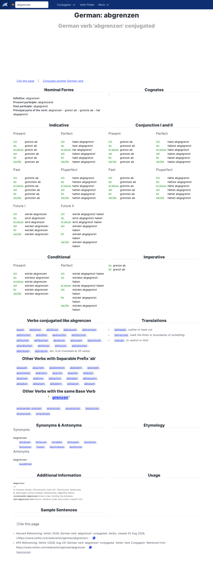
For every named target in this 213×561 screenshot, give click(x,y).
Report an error (23, 552)
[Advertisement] (106, 52)
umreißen (57, 442)
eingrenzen (23, 413)
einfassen (41, 442)
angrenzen (53, 408)
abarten (57, 373)
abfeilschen (79, 335)
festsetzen (25, 446)
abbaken (22, 383)
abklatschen (79, 345)
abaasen (22, 367)
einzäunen (24, 442)
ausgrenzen (73, 408)
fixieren (40, 446)
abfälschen (41, 340)
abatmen (22, 378)
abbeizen (35, 329)
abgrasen (76, 340)
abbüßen (41, 335)
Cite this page (25, 81)
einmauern (73, 442)
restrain (119, 340)
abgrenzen (94, 340)
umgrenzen (43, 413)
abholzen (60, 345)
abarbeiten (23, 373)
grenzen (60, 397)
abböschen (23, 335)
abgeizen (59, 340)
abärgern (41, 373)
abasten (73, 373)
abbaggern (90, 378)
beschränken (57, 446)
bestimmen (76, 446)
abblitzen (52, 329)
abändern (76, 367)
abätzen (38, 378)
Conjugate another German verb (63, 81)
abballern (56, 383)
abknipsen (23, 351)
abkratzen (41, 351)
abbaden (72, 378)
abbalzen (73, 383)
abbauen (89, 383)
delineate (120, 329)
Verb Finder (87, 4)
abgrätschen (24, 345)
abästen (88, 373)
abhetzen (43, 345)
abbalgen (39, 383)
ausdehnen (25, 463)
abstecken (90, 442)
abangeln (93, 367)
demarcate (121, 335)
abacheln (38, 367)
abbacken (55, 378)
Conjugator (64, 4)
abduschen (59, 335)
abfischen (23, 340)
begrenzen (92, 408)
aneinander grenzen (29, 408)
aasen (20, 329)
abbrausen (70, 329)
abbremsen (89, 329)
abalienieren (57, 367)
